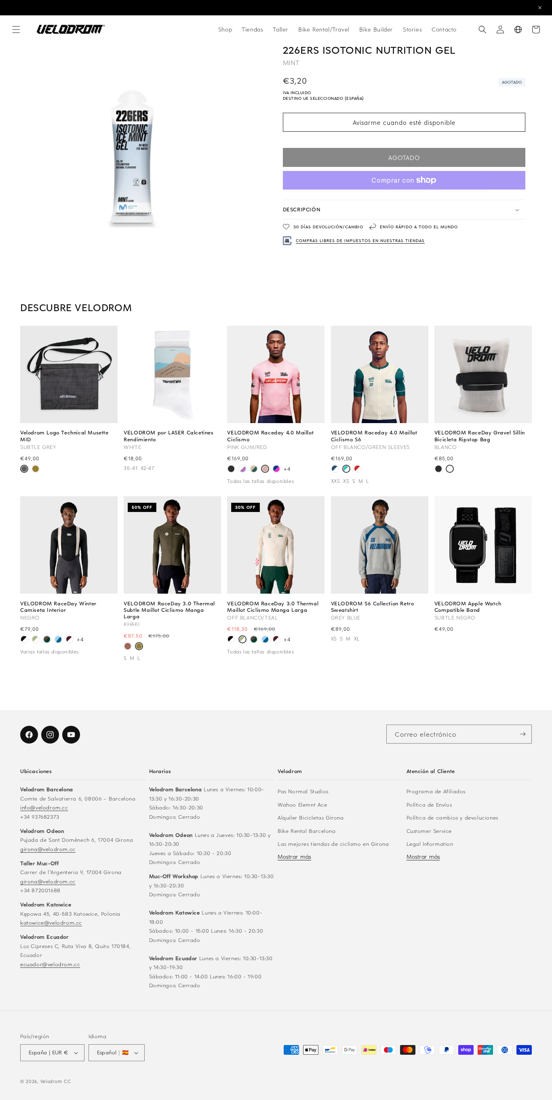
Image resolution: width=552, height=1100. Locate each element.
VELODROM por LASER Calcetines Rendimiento (168, 435)
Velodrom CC (55, 1081)
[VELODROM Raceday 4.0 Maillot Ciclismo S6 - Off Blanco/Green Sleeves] (346, 469)
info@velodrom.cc (44, 807)
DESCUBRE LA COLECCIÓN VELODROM (276, 7)
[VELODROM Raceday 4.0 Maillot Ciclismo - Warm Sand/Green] (254, 469)
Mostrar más (294, 856)
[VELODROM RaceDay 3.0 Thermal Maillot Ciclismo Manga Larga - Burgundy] (69, 640)
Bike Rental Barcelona (307, 830)
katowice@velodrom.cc (51, 922)
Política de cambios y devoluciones (452, 817)
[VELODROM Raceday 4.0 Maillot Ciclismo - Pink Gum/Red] (265, 469)
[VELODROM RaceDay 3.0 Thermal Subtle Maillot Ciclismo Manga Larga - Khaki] (139, 647)
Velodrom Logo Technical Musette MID (64, 435)
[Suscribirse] (522, 734)
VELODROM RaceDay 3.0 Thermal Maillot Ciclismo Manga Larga (272, 606)
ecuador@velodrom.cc (50, 964)
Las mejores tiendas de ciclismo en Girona (333, 843)
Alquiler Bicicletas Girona (311, 817)
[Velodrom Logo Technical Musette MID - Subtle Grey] (24, 469)
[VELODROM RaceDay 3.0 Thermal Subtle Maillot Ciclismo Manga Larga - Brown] (128, 647)
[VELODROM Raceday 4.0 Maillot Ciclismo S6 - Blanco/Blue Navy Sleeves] (335, 469)
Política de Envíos (429, 804)
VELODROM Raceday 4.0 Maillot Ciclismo (270, 435)
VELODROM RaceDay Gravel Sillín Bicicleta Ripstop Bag (479, 435)
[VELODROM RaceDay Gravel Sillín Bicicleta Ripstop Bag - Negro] (438, 469)
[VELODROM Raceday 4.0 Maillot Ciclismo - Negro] (231, 469)
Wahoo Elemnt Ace (302, 804)
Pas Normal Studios (303, 791)
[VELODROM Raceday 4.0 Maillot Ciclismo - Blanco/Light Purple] (242, 469)
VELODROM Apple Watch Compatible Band (467, 606)
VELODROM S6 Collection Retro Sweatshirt (372, 606)
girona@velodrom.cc (48, 848)
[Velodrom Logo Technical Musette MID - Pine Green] (36, 469)
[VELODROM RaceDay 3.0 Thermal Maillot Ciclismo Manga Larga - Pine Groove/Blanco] (47, 640)
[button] (16, 29)
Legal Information (430, 843)
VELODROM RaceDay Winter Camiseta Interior (58, 606)
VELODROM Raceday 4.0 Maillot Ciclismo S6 (374, 435)
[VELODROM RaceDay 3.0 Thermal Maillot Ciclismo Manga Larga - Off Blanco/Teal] (36, 640)
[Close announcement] (540, 8)
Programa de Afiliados (436, 791)
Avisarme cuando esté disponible (404, 122)
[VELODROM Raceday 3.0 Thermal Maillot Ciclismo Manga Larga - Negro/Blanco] (24, 640)
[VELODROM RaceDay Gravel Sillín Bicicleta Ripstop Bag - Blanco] (450, 469)
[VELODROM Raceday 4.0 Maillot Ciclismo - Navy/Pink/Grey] (276, 469)
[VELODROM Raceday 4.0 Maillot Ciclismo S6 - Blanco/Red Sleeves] (358, 469)
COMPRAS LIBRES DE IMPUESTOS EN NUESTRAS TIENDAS (360, 240)
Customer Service (429, 830)
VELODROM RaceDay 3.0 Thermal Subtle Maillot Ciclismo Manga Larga (169, 610)
